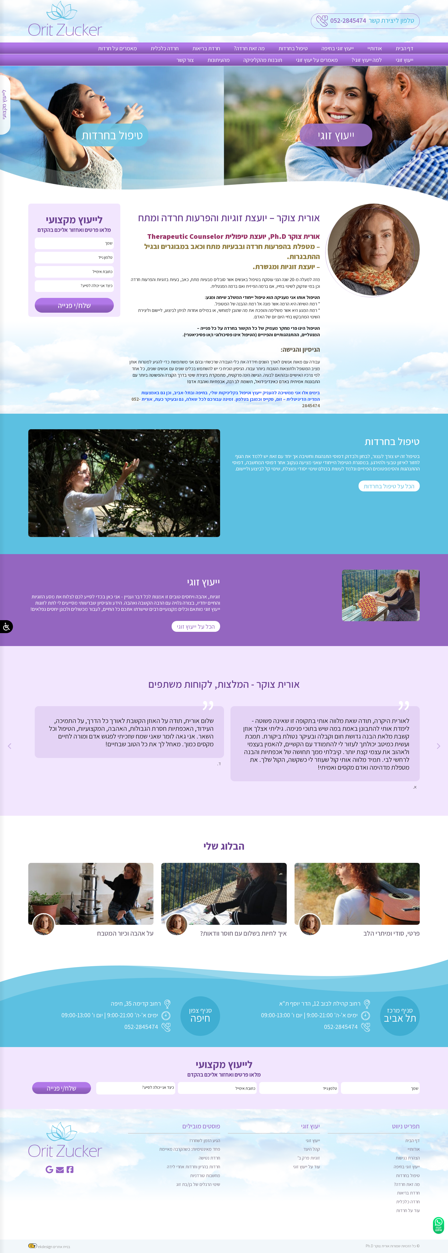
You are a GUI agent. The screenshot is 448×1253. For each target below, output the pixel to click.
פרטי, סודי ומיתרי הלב (391, 933)
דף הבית (404, 48)
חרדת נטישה (209, 1158)
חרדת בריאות (206, 48)
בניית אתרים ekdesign (53, 1246)
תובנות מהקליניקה (262, 59)
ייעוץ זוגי (404, 59)
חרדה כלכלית (165, 48)
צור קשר (185, 59)
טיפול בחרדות (293, 48)
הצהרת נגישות (408, 1158)
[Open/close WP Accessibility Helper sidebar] (6, 626)
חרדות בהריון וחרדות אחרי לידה (193, 1167)
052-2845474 (347, 20)
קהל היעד (311, 1149)
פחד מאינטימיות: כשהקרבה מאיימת (189, 1149)
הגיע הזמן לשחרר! (204, 1140)
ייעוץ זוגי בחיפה (337, 48)
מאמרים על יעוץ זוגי (317, 59)
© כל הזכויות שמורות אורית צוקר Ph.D (393, 1245)
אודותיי (374, 48)
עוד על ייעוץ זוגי (306, 1167)
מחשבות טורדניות (205, 1175)
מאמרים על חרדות (117, 48)
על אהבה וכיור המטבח (125, 933)
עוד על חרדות (408, 1210)
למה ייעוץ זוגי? (367, 59)
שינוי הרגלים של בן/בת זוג (198, 1184)
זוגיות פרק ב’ (308, 1158)
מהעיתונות (218, 59)
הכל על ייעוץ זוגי (196, 626)
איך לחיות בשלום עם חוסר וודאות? (243, 933)
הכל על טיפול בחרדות (389, 486)
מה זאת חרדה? (249, 48)
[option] (325, 748)
